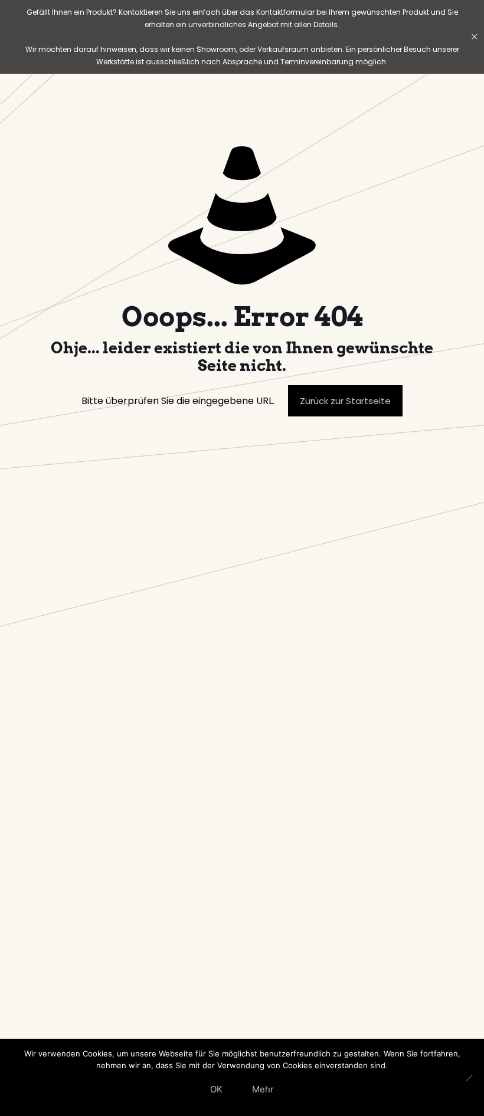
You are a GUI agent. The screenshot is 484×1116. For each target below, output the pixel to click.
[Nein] (469, 1078)
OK (216, 1089)
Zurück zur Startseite (345, 401)
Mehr (263, 1089)
